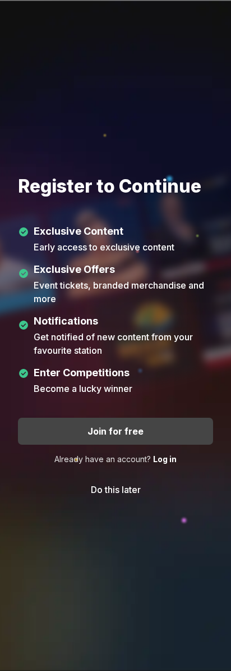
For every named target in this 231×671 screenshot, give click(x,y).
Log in (165, 459)
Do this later (116, 489)
